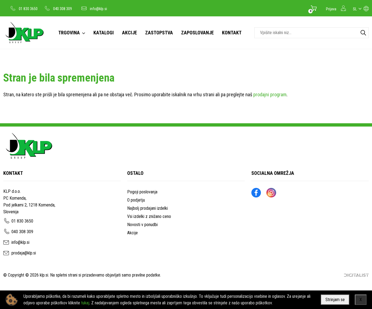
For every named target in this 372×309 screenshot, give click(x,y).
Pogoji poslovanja (142, 191)
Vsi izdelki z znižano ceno (149, 216)
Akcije (132, 232)
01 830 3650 (28, 9)
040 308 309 (62, 9)
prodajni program (269, 94)
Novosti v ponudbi (142, 224)
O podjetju (136, 200)
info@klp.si (98, 9)
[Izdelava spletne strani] (356, 275)
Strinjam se (335, 299)
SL (355, 9)
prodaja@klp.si (23, 253)
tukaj (85, 302)
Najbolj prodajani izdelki (147, 208)
